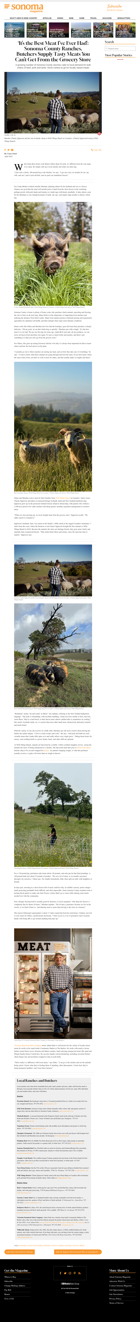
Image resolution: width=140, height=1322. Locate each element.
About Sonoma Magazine (120, 1276)
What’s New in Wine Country (23, 18)
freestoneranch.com (50, 1104)
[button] (6, 102)
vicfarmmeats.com (67, 1225)
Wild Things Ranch (63, 498)
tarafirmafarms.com (81, 1170)
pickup (46, 750)
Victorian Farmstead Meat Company (27, 1045)
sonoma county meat (74, 1245)
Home (81, 18)
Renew (7, 1294)
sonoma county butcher (30, 1245)
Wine (71, 18)
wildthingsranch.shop (64, 1178)
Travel (93, 18)
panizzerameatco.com (24, 1212)
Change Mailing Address (14, 1285)
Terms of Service (116, 1303)
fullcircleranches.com (66, 1111)
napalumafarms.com (39, 1128)
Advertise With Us (117, 1281)
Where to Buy (10, 1276)
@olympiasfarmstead (62, 1136)
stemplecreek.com (27, 1163)
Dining (60, 18)
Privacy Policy (115, 1298)
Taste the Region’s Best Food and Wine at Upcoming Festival (79, 1252)
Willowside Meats (84, 747)
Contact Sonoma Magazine (120, 1285)
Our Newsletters (116, 1294)
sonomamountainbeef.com (25, 1153)
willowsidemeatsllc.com (24, 1237)
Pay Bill (7, 1289)
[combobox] (120, 48)
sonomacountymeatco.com (32, 1202)
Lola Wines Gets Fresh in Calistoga (19, 1252)
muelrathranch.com (27, 1121)
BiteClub (47, 18)
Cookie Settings (70, 1293)
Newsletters (123, 18)
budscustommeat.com (24, 1193)
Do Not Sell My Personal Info (70, 1288)
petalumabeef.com (78, 1143)
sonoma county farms (53, 1245)
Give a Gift (9, 1298)
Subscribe (8, 1281)
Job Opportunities (116, 1289)
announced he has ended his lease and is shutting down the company (61, 1222)
